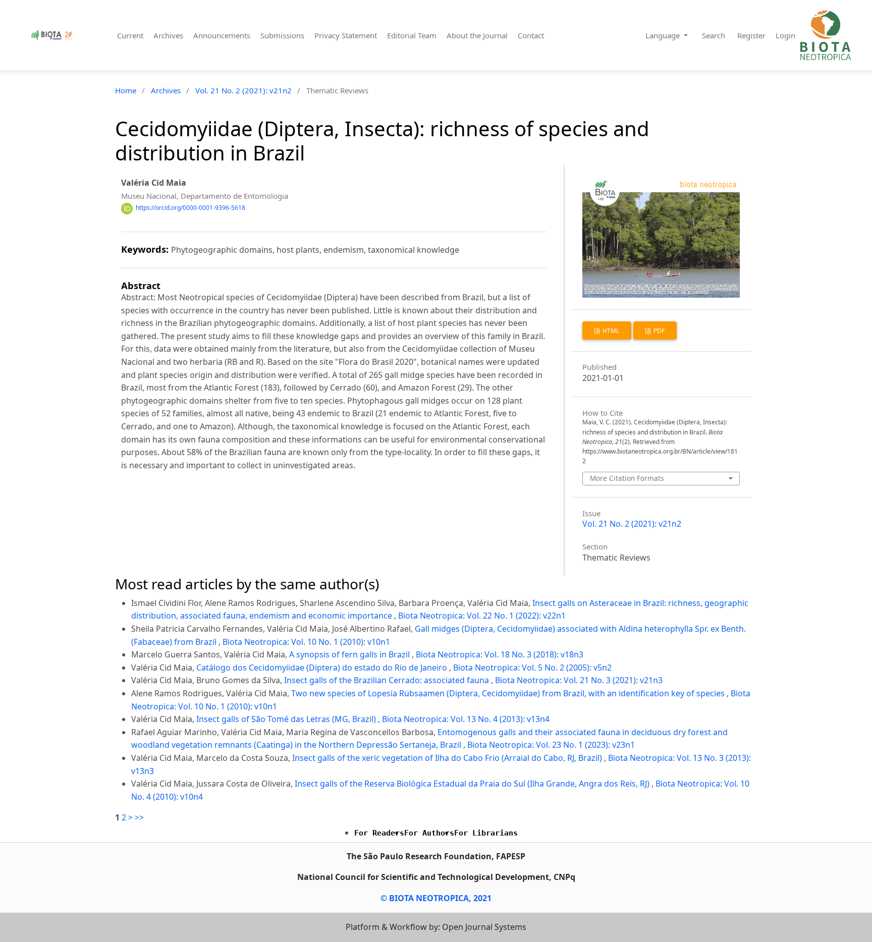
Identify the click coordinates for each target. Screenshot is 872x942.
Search (713, 35)
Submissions (282, 35)
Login (785, 35)
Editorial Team (412, 35)
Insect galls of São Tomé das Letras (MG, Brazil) (287, 719)
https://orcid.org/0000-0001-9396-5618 (190, 208)
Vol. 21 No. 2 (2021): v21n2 (243, 90)
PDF (658, 330)
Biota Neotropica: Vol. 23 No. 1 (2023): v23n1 (551, 744)
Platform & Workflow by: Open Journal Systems (436, 926)
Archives (168, 35)
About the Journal (477, 35)
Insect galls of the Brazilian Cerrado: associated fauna (387, 680)
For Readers (379, 833)
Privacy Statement (345, 35)
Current (130, 35)
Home (125, 90)
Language (663, 35)
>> (139, 817)
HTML (610, 330)
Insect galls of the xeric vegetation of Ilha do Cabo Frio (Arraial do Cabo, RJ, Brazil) (448, 757)
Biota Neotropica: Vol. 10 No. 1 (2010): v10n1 (306, 641)
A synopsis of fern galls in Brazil (350, 654)
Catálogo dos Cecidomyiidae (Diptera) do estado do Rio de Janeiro (322, 667)
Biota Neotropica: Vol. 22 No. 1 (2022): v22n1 (482, 615)
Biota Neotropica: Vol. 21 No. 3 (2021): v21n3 (579, 680)
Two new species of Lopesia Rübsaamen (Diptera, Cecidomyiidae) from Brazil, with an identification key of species (509, 693)
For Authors (429, 833)
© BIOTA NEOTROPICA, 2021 (436, 898)
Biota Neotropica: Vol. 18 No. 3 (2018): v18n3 (499, 654)
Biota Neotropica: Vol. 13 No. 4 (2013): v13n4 (466, 719)
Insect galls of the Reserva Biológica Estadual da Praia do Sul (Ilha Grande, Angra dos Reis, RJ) (473, 783)
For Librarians (486, 833)
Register (751, 35)
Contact (531, 35)
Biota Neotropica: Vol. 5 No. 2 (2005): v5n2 (532, 667)
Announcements (221, 35)
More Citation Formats (627, 478)
